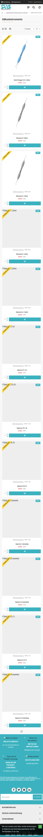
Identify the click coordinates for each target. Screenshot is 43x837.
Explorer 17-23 (22, 370)
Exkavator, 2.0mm (22, 312)
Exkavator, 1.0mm (22, 196)
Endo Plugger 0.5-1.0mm (22, 80)
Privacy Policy (25, 832)
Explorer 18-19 (22, 486)
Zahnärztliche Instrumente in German (17, 12)
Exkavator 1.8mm (22, 138)
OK (40, 826)
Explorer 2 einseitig (22, 544)
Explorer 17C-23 (22, 428)
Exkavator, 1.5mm (22, 254)
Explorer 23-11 (22, 660)
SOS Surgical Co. (18, 76)
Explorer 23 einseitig (22, 602)
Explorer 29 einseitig (22, 718)
